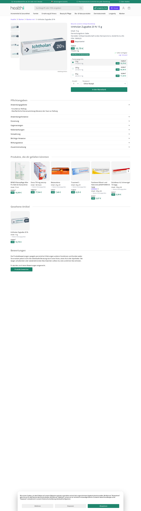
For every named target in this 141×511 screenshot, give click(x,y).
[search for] (81, 8)
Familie (35, 13)
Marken (122, 13)
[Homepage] (17, 8)
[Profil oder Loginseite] (123, 8)
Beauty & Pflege (65, 13)
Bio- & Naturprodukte (82, 13)
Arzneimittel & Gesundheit (20, 13)
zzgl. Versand (123, 55)
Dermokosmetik (99, 13)
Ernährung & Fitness (49, 13)
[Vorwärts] (128, 171)
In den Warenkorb (99, 89)
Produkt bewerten (21, 269)
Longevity (112, 13)
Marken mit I (30, 19)
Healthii (13, 19)
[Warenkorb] (128, 8)
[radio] (99, 62)
